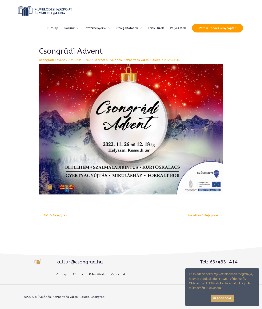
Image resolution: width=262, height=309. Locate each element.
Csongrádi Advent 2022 (56, 60)
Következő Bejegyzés (205, 215)
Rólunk (69, 28)
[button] (217, 28)
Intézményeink (95, 28)
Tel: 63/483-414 (219, 262)
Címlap (52, 28)
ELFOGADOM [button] (222, 298)
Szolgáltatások (127, 28)
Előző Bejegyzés (53, 215)
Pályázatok (178, 28)
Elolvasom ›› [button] (214, 288)
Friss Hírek (156, 28)
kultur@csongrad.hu (79, 262)
